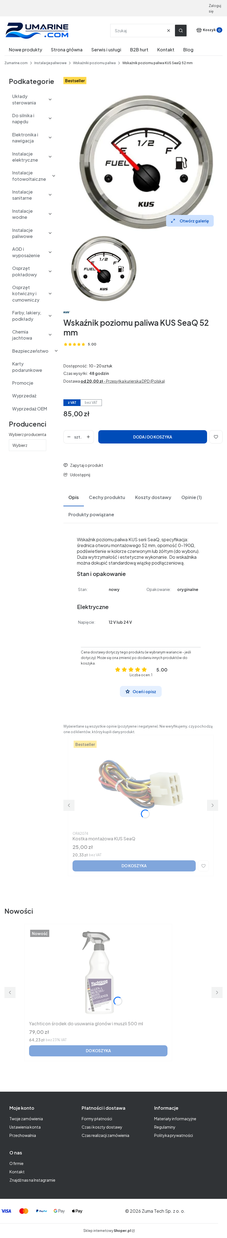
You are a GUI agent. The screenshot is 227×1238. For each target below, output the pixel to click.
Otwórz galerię (194, 220)
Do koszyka (134, 865)
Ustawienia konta (25, 1126)
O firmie (16, 1163)
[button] (181, 30)
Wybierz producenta (27, 434)
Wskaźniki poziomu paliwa (94, 63)
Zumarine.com (16, 63)
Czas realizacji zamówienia (105, 1135)
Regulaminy (165, 1126)
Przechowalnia (22, 1135)
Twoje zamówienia (26, 1118)
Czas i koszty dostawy (102, 1126)
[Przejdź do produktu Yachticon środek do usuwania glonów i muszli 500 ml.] (98, 973)
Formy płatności (97, 1118)
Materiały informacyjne (175, 1118)
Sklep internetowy (107, 1231)
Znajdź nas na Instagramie (32, 1179)
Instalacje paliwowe (50, 63)
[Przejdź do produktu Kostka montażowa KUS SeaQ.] (141, 784)
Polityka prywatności (173, 1135)
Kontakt (17, 1171)
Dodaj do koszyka (152, 436)
